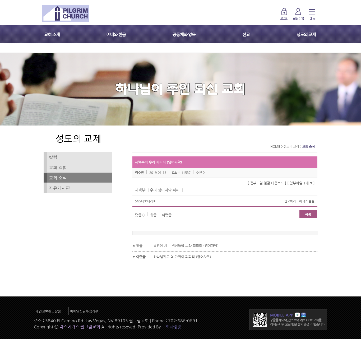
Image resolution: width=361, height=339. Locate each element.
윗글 (153, 215)
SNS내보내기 (144, 201)
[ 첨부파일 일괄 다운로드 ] (267, 183)
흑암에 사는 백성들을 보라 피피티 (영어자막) (186, 246)
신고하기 (290, 201)
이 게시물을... (308, 201)
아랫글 (167, 215)
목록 (308, 214)
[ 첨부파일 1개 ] (301, 183)
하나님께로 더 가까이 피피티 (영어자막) (182, 257)
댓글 (140, 215)
